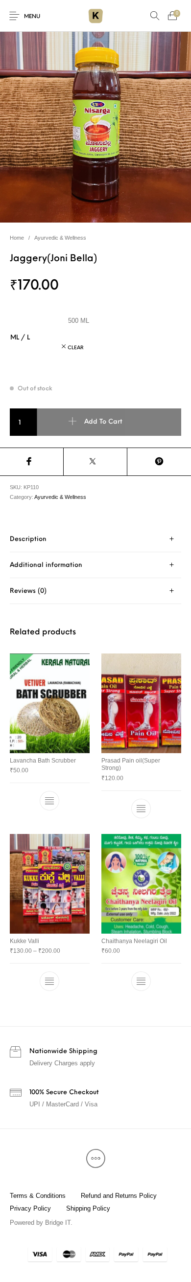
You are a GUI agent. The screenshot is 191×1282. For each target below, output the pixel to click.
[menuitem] (37, 1195)
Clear (76, 348)
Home (17, 238)
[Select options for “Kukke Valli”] (50, 981)
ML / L (20, 338)
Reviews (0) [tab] (28, 591)
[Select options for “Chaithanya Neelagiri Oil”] (141, 981)
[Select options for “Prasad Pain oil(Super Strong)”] (141, 808)
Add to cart (103, 422)
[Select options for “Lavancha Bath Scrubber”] (50, 800)
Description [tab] (28, 539)
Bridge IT (58, 1222)
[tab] (95, 539)
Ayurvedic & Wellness (60, 238)
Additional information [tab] (46, 565)
